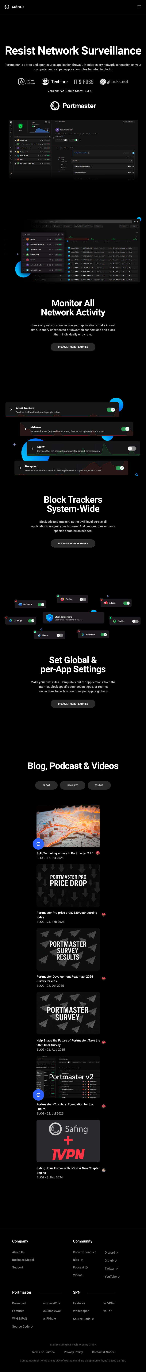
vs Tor (107, 1311)
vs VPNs (109, 1303)
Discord (110, 1252)
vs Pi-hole (49, 1318)
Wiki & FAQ (19, 1318)
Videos (99, 785)
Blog (76, 1260)
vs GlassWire (51, 1303)
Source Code (21, 1326)
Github (109, 1260)
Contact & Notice (103, 1352)
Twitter (110, 1268)
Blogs (46, 785)
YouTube (111, 1276)
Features (18, 1311)
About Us (18, 1252)
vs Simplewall (52, 1311)
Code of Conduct (84, 1252)
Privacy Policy (73, 1352)
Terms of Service (43, 1352)
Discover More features (73, 347)
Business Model (23, 1260)
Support (17, 1267)
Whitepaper (81, 1311)
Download (19, 1303)
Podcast (72, 785)
